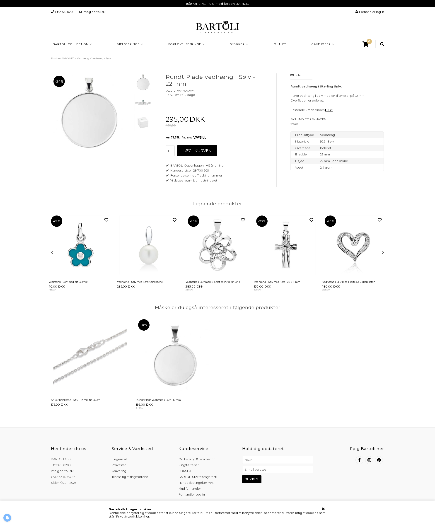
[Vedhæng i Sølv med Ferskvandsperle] (149, 245)
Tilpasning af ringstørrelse (130, 477)
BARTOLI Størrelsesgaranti (198, 477)
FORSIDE (185, 471)
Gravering (119, 471)
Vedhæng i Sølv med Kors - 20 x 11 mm (277, 281)
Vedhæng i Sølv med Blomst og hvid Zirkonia (213, 281)
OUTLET (280, 44)
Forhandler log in (371, 12)
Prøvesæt (119, 465)
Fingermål (119, 459)
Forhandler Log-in (192, 494)
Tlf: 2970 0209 (65, 12)
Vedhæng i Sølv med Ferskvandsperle (140, 281)
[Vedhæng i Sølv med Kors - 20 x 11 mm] (286, 245)
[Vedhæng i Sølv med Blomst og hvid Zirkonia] (217, 245)
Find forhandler (190, 488)
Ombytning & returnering (197, 459)
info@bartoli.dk (94, 12)
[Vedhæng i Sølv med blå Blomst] (81, 245)
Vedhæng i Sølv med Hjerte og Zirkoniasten (348, 281)
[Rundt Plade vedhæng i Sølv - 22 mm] (143, 82)
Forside (55, 58)
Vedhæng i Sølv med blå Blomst (68, 281)
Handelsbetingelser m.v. (196, 482)
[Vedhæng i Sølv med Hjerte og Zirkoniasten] (354, 245)
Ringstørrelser (189, 465)
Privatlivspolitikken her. (133, 516)
